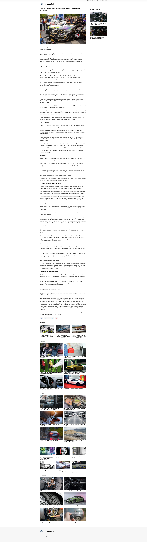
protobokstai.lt (91, 536)
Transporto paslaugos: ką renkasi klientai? (47, 470)
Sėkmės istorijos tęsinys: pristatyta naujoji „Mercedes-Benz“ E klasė (73, 441)
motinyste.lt (97, 536)
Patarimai (75, 4)
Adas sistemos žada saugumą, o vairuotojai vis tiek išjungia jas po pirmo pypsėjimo (51, 389)
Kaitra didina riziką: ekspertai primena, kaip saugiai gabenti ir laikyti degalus (75, 357)
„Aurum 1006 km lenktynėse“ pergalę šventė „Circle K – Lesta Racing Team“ (79, 336)
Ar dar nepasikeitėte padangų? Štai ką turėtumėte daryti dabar (98, 24)
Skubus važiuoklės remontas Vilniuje (62, 456)
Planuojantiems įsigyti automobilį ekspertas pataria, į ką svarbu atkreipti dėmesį (49, 409)
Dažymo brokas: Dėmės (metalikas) (71, 506)
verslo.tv (68, 536)
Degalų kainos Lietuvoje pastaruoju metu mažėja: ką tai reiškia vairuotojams (51, 373)
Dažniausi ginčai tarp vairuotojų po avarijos (73, 388)
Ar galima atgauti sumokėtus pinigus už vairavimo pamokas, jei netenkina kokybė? (75, 409)
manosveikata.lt (52, 536)
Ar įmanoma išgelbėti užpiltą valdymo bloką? (73, 490)
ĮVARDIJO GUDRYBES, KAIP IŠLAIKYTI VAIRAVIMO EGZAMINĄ (77, 471)
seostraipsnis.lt (73, 536)
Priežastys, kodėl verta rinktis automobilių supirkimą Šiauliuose (63, 470)
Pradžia (62, 4)
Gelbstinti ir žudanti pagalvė (46, 490)
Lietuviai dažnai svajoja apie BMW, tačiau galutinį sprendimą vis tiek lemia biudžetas (74, 373)
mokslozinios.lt (79, 536)
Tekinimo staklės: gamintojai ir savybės (78, 456)
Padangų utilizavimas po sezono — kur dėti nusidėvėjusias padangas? (98, 38)
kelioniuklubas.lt (59, 536)
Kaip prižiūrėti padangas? (45, 522)
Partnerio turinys (95, 4)
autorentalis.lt (46, 537)
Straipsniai (82, 4)
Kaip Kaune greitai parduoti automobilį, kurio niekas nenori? (50, 425)
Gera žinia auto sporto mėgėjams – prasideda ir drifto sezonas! (63, 336)
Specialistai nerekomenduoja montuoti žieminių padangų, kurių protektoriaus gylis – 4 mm (50, 506)
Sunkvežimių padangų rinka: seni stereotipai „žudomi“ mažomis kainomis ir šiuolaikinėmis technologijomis (47, 457)
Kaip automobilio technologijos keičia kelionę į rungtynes (50, 357)
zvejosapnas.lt (85, 536)
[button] (61, 339)
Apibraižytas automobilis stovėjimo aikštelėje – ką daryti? (74, 425)
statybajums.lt (46, 536)
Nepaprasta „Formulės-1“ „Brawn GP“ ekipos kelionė (47, 336)
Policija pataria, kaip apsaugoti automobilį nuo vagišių (74, 522)
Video (89, 4)
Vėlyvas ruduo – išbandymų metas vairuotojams (50, 440)
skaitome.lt (65, 536)
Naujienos (68, 4)
